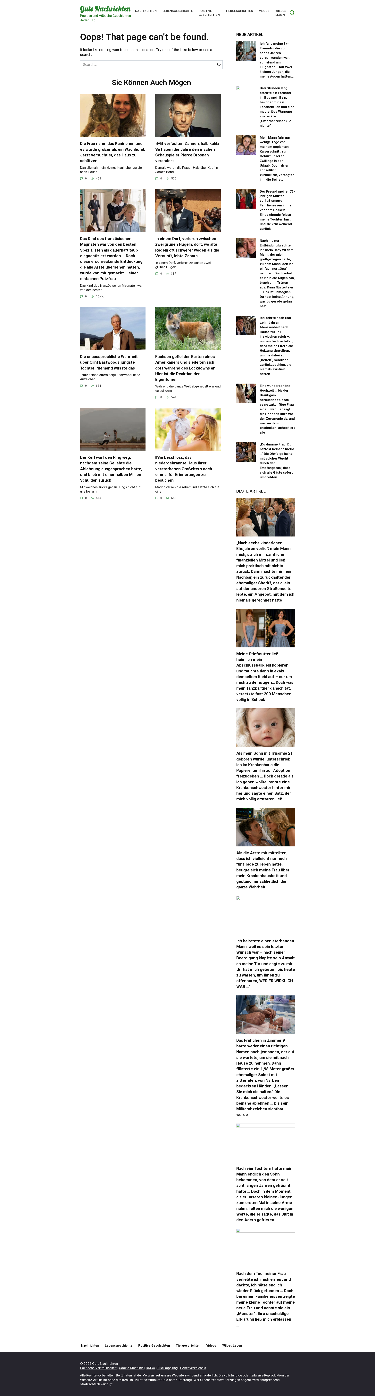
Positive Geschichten (209, 13)
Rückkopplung (167, 1368)
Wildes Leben (280, 13)
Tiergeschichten (239, 11)
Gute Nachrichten (105, 8)
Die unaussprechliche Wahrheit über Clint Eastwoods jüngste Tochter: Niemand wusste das (109, 362)
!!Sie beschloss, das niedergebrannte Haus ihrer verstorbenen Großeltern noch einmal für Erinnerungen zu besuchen (183, 469)
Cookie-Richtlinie (131, 1368)
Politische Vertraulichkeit (98, 1368)
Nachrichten (146, 11)
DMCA (150, 1368)
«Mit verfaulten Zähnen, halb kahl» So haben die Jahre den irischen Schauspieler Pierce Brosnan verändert (187, 152)
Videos (264, 11)
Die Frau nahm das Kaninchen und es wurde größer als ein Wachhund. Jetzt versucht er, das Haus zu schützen (112, 152)
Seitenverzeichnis (193, 1368)
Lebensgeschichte (177, 11)
